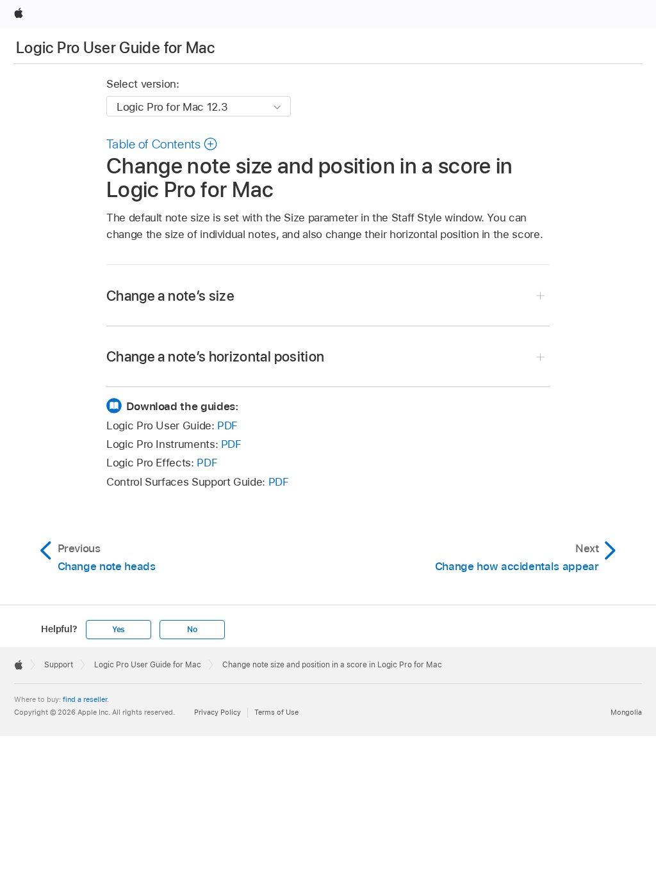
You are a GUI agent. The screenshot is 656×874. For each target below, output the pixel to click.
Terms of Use (276, 712)
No (192, 629)
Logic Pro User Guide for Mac (115, 47)
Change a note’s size (170, 295)
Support (58, 664)
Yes (118, 629)
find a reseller (85, 699)
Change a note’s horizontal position (215, 356)
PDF (227, 425)
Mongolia (626, 712)
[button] (162, 144)
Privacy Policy (217, 712)
